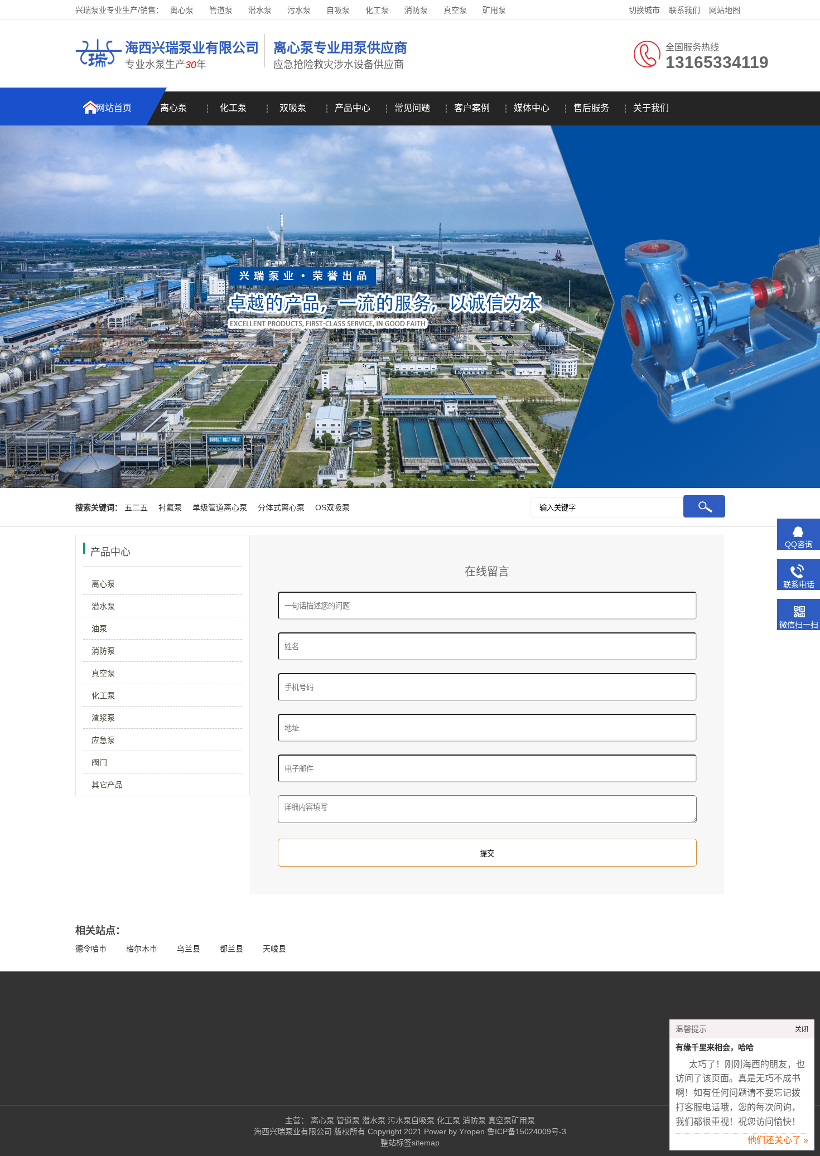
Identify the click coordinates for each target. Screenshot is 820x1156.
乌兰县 (188, 948)
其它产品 (107, 784)
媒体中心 (531, 108)
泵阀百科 (35, 1082)
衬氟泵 (170, 507)
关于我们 (651, 108)
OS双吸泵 (332, 507)
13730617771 (491, 1066)
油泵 (99, 628)
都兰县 (231, 948)
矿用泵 (494, 10)
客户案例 (472, 108)
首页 (27, 1032)
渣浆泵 (103, 717)
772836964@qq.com (504, 1082)
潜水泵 (260, 10)
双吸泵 (292, 108)
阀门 (99, 762)
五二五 (136, 507)
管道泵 (221, 10)
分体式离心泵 (281, 507)
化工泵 (377, 10)
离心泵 (182, 10)
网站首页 (114, 108)
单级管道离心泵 (219, 507)
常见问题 (412, 108)
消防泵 (416, 10)
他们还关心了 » (777, 1140)
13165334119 (506, 1032)
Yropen (472, 1131)
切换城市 (644, 10)
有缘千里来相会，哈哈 (715, 1047)
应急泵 (103, 740)
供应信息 (137, 1082)
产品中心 (352, 108)
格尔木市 (141, 948)
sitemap (426, 1142)
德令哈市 (91, 948)
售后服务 (591, 108)
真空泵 (455, 10)
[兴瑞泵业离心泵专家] (98, 69)
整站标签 (396, 1142)
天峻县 (274, 948)
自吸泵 (338, 10)
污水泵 (299, 10)
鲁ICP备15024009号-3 (525, 1131)
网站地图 (724, 10)
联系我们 (684, 10)
